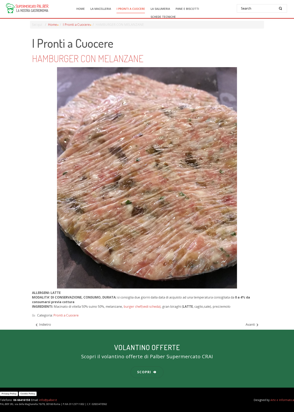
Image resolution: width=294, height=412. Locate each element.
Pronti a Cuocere (66, 315)
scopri (144, 372)
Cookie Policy (27, 393)
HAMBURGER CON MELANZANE (87, 58)
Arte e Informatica (282, 400)
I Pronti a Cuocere (76, 24)
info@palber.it (48, 400)
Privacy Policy (9, 393)
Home (52, 24)
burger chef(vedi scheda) (142, 306)
